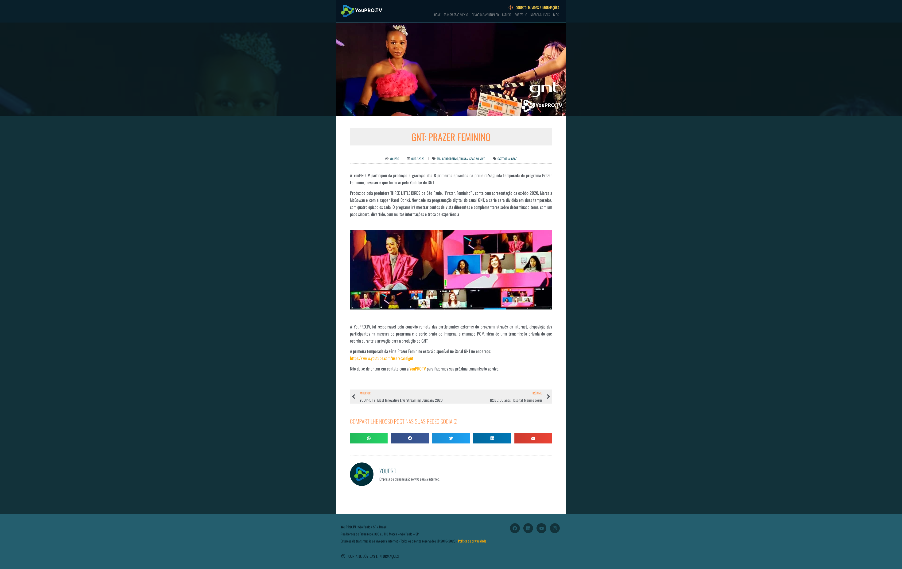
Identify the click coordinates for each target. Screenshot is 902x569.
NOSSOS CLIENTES (540, 14)
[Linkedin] (528, 528)
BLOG (556, 14)
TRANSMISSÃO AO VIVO (456, 14)
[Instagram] (555, 528)
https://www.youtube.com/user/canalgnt (381, 358)
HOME (437, 14)
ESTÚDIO (507, 14)
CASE (514, 158)
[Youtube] (541, 528)
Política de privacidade (472, 540)
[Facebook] (515, 528)
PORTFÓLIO (521, 14)
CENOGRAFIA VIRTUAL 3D (485, 14)
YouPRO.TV (417, 369)
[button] (369, 438)
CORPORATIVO (450, 158)
